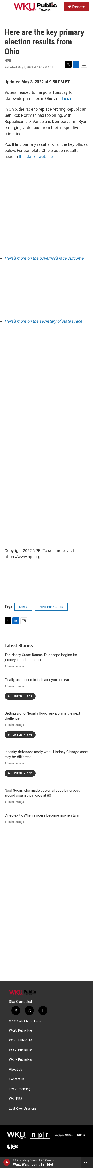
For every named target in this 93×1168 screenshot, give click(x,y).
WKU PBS (15, 1098)
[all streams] (87, 1162)
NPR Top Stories (51, 606)
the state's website (36, 156)
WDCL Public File (20, 1050)
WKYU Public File (20, 1030)
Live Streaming (19, 1089)
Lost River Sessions (23, 1108)
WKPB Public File (20, 1040)
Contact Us (17, 1079)
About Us (15, 1069)
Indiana (68, 98)
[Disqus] (46, 919)
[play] (7, 1162)
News (23, 606)
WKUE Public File (20, 1059)
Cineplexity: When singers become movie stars (42, 815)
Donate (78, 7)
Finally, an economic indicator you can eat (37, 680)
